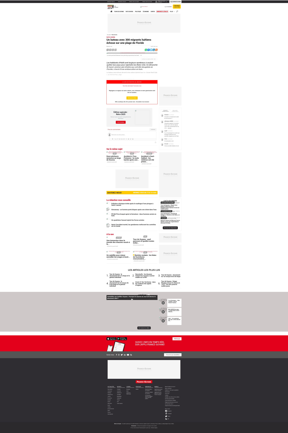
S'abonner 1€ (177, 6)
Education (110, 403)
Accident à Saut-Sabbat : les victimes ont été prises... (148, 159)
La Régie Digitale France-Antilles (168, 423)
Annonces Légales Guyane (145, 423)
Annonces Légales (162, 11)
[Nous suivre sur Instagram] (119, 355)
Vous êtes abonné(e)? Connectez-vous (132, 85)
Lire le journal (116, 7)
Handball (119, 394)
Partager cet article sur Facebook (148, 50)
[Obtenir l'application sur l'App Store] (111, 338)
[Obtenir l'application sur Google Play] (122, 338)
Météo (137, 389)
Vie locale (110, 391)
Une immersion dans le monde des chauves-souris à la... (118, 242)
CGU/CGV (167, 393)
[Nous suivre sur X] (122, 355)
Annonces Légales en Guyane (149, 393)
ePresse (138, 425)
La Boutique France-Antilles (155, 423)
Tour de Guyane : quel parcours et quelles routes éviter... (143, 241)
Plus (171, 11)
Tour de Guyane (119, 11)
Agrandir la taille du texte (110, 50)
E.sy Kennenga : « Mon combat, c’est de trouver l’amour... (174, 301)
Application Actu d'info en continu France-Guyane (157, 393)
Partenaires (167, 391)
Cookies (166, 395)
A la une (111, 11)
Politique (138, 11)
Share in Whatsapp (146, 50)
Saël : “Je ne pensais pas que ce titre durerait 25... (174, 319)
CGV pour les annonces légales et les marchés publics (148, 397)
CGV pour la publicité (174, 390)
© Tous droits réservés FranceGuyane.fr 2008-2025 (140, 427)
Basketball (119, 396)
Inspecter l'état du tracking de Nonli (172, 405)
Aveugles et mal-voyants (152, 425)
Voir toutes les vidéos (144, 328)
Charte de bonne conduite (170, 400)
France (109, 412)
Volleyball (119, 398)
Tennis (118, 399)
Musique (128, 389)
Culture (109, 407)
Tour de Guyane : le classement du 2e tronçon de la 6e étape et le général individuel (119, 284)
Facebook (169, 413)
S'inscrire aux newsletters (173, 355)
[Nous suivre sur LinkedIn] (125, 355)
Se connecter (169, 6)
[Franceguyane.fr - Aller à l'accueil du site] (144, 7)
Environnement (111, 408)
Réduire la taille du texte (107, 50)
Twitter (168, 416)
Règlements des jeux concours (171, 402)
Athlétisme (119, 392)
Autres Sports (120, 403)
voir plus (169, 128)
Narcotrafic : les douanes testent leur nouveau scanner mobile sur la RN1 (144, 275)
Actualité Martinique (135, 423)
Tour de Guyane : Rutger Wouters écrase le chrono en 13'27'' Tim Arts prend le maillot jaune (170, 284)
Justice (109, 396)
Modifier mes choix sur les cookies (172, 397)
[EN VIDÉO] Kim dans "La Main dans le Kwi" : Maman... (174, 310)
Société (109, 399)
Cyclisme (119, 391)
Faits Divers (129, 11)
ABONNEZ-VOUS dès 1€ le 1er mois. (132, 193)
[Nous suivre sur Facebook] (116, 355)
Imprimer (113, 50)
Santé (109, 405)
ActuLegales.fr (143, 425)
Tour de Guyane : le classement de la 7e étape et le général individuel (120, 275)
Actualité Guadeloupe (126, 423)
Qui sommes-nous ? (169, 403)
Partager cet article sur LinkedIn (154, 50)
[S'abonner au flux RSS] (131, 355)
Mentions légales (154, 427)
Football (118, 389)
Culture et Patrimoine (128, 393)
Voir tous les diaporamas (170, 227)
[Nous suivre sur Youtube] (128, 355)
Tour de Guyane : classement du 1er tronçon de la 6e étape (170, 275)
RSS (168, 418)
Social (109, 401)
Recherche (177, 11)
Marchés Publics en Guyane (148, 390)
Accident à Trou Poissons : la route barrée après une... (131, 158)
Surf (118, 401)
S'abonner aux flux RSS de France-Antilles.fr (156, 50)
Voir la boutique (120, 122)
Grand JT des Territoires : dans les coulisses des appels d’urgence (145, 283)
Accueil (109, 34)
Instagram (169, 411)
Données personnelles (169, 398)
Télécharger (177, 339)
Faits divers (114, 34)
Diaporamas (110, 394)
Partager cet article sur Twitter (151, 50)
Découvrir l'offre (132, 98)
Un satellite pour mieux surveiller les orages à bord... (118, 256)
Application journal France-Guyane (158, 390)
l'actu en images (170, 201)
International (110, 414)
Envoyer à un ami (115, 50)
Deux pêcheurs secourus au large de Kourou (113, 158)
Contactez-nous (177, 1)
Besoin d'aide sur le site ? (170, 386)
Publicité (167, 390)
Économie (146, 11)
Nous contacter (168, 388)
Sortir (153, 11)
